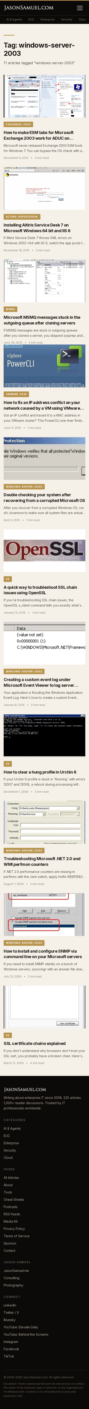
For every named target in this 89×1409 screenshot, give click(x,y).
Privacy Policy (14, 1229)
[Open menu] (79, 8)
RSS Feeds (12, 1214)
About (8, 1185)
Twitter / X (11, 1312)
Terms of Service (17, 1236)
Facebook (11, 1349)
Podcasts (11, 1207)
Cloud (8, 1158)
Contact (9, 1250)
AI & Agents (14, 19)
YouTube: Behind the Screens (26, 1334)
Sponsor (10, 1243)
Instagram (11, 1342)
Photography (13, 1285)
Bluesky (10, 1320)
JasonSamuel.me (16, 1271)
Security (66, 19)
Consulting (11, 1278)
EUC (31, 19)
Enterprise (48, 19)
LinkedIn (10, 1305)
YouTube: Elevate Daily (21, 1327)
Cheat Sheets (14, 1199)
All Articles (11, 1178)
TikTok (9, 1356)
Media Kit (11, 1221)
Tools (8, 1192)
